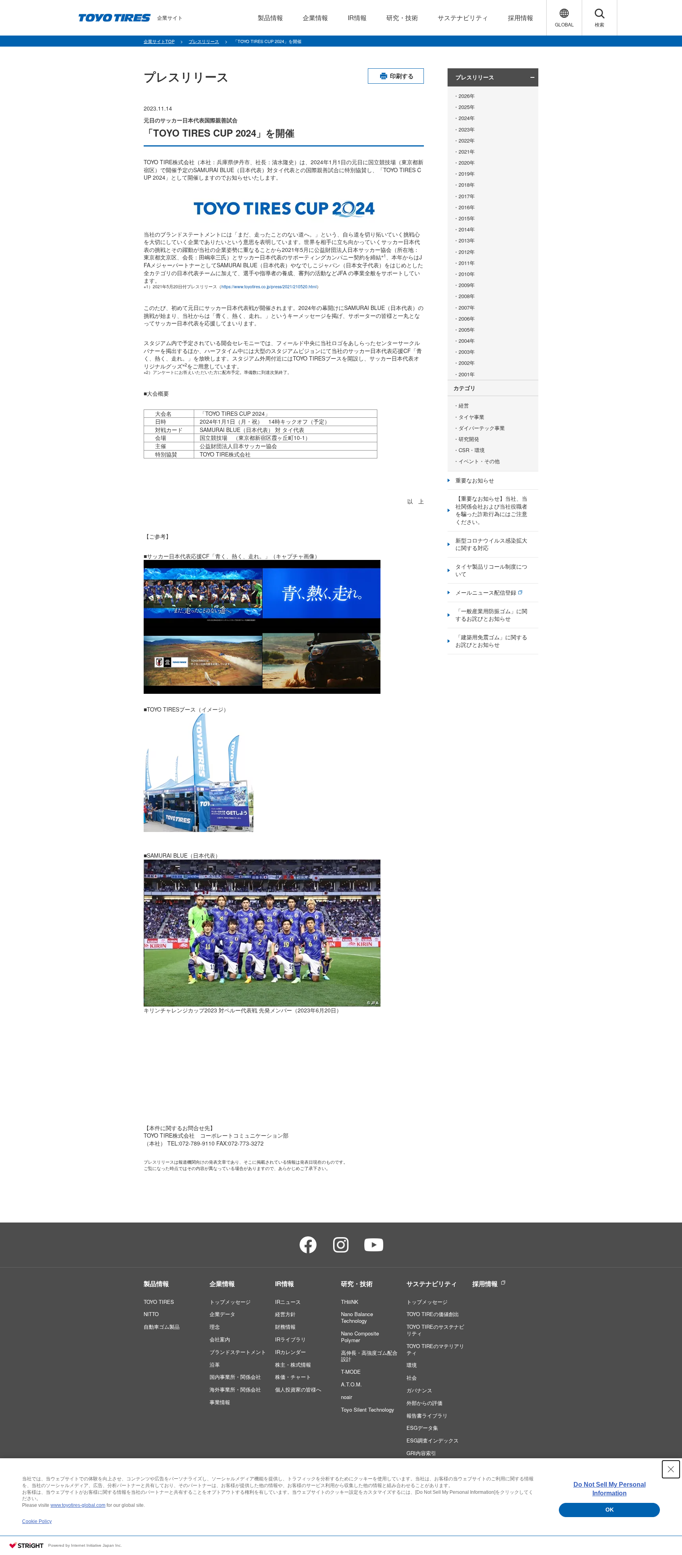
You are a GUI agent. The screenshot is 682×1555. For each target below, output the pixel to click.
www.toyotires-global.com (78, 1505)
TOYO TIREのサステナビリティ (435, 1330)
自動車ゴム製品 (162, 1326)
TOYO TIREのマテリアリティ (435, 1349)
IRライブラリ (290, 1339)
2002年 (467, 362)
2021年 (467, 151)
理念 (215, 1326)
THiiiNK (349, 1301)
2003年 (467, 351)
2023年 (467, 129)
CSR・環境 (472, 450)
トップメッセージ (230, 1301)
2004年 (467, 340)
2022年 (467, 140)
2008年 (467, 296)
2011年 (467, 263)
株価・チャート (293, 1376)
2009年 (467, 285)
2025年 (467, 107)
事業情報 (220, 1402)
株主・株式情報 (293, 1364)
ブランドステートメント (238, 1352)
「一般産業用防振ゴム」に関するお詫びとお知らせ (491, 615)
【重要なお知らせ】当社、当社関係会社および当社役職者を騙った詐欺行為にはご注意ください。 (491, 510)
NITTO (151, 1314)
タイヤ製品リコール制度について (491, 570)
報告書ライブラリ (427, 1415)
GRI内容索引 (421, 1453)
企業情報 (222, 1283)
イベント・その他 (479, 461)
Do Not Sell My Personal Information (609, 1489)
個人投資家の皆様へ (298, 1389)
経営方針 (285, 1314)
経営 (464, 405)
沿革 (215, 1364)
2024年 (467, 118)
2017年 (467, 196)
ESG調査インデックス (433, 1440)
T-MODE (351, 1371)
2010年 (467, 274)
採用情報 (485, 1283)
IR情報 (284, 1283)
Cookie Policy (37, 1521)
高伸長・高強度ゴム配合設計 (369, 1356)
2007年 (467, 307)
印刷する (402, 75)
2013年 (467, 240)
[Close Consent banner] (671, 1469)
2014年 (467, 229)
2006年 (467, 318)
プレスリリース (204, 41)
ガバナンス (419, 1390)
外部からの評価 (424, 1403)
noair (346, 1397)
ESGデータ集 (422, 1427)
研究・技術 (357, 1283)
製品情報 (156, 1283)
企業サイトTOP (159, 41)
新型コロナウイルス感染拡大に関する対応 (491, 544)
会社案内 (220, 1339)
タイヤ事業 (471, 417)
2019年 (467, 173)
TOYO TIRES (159, 1301)
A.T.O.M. (351, 1384)
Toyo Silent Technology (367, 1409)
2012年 (467, 251)
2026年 (467, 96)
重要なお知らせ (474, 480)
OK (609, 1509)
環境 (412, 1365)
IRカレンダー (290, 1352)
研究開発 (469, 439)
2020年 (467, 162)
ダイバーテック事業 (482, 428)
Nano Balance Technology (357, 1317)
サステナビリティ (432, 1283)
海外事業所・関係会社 (235, 1389)
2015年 (467, 218)
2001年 (467, 374)
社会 (412, 1377)
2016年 (467, 207)
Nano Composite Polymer (360, 1337)
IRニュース (288, 1301)
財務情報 (285, 1326)
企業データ (222, 1314)
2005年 (467, 329)
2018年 (467, 184)
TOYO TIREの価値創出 (433, 1314)
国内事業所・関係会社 (235, 1376)
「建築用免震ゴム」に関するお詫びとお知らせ (491, 641)
